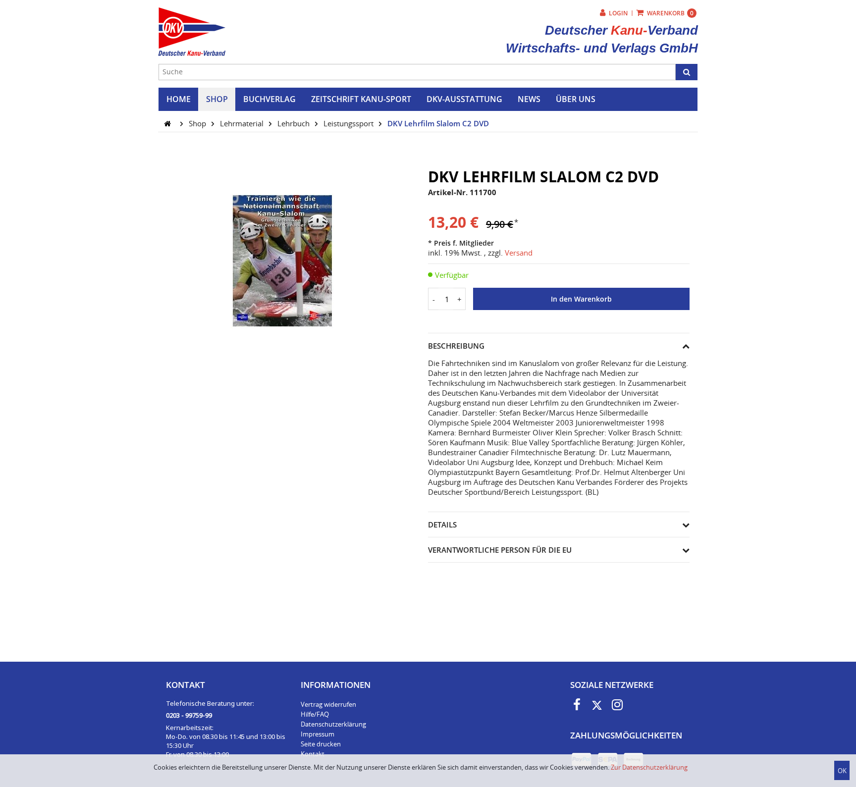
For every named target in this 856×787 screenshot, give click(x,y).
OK (842, 770)
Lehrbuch (294, 123)
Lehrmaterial (243, 123)
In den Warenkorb (581, 299)
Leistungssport (349, 123)
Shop (198, 123)
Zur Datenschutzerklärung (649, 767)
